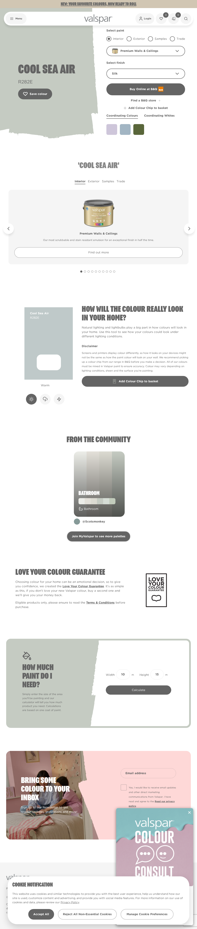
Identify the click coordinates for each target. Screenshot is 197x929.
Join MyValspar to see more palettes (98, 536)
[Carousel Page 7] (103, 271)
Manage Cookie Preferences (147, 914)
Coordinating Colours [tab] (122, 115)
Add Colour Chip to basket (148, 108)
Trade (121, 181)
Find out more (98, 252)
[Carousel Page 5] (96, 271)
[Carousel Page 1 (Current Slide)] (81, 271)
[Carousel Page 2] (85, 271)
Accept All (41, 914)
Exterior (93, 181)
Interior (80, 181)
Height (144, 675)
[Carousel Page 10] (114, 271)
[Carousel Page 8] (107, 271)
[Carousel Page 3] (89, 271)
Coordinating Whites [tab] (159, 115)
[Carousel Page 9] (110, 271)
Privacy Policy (70, 902)
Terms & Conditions (100, 602)
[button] (16, 18)
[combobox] (145, 51)
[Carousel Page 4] (92, 271)
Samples (108, 181)
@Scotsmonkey (93, 521)
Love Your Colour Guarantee (83, 586)
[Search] (185, 18)
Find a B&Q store (143, 100)
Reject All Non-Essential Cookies (87, 914)
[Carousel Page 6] (99, 271)
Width (110, 675)
